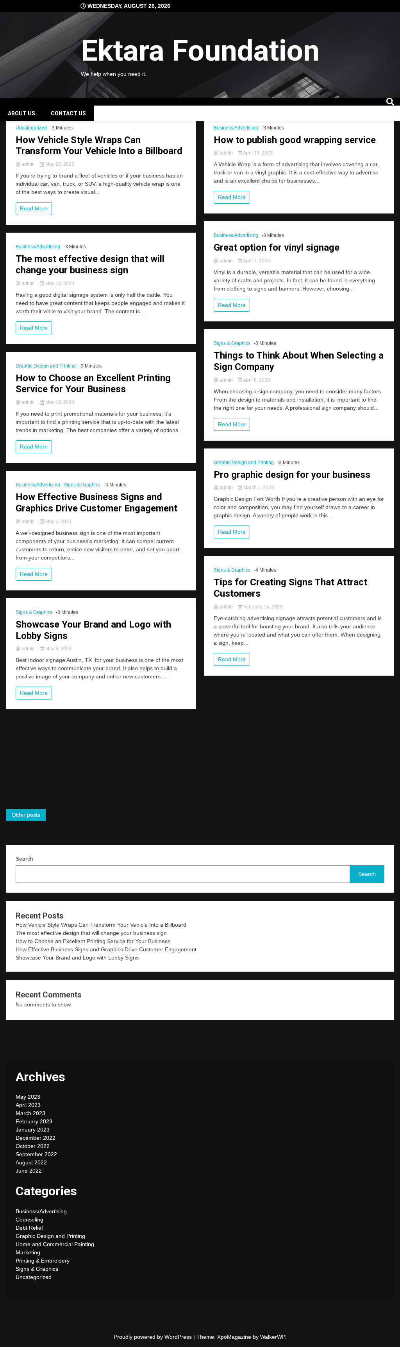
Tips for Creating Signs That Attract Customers (290, 588)
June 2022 (29, 1171)
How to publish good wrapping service (295, 140)
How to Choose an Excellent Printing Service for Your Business (93, 384)
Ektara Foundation (200, 50)
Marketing (28, 1252)
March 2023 (30, 1113)
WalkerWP (272, 1337)
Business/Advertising (38, 246)
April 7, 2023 (256, 261)
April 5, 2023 (256, 380)
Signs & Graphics (82, 485)
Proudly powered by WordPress (153, 1337)
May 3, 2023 (57, 648)
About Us (21, 113)
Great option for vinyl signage (276, 247)
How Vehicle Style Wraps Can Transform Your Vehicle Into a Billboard (99, 146)
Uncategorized (31, 128)
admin (28, 164)
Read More (34, 208)
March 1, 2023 (258, 487)
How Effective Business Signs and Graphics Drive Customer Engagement (96, 502)
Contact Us (68, 113)
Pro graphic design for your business (292, 474)
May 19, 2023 (59, 283)
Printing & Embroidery (43, 1260)
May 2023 (28, 1097)
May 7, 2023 (57, 521)
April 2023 (28, 1105)
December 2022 (35, 1138)
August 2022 (31, 1162)
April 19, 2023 (257, 153)
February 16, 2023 (262, 607)
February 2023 (34, 1121)
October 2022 (33, 1146)
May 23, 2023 (59, 164)
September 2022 (36, 1154)
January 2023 (33, 1129)
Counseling (29, 1219)
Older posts (26, 815)
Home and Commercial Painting (55, 1244)
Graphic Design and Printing (46, 366)
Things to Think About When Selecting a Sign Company (299, 361)
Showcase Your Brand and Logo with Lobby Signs (93, 630)
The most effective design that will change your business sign (90, 264)
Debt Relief (29, 1228)
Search (24, 859)
